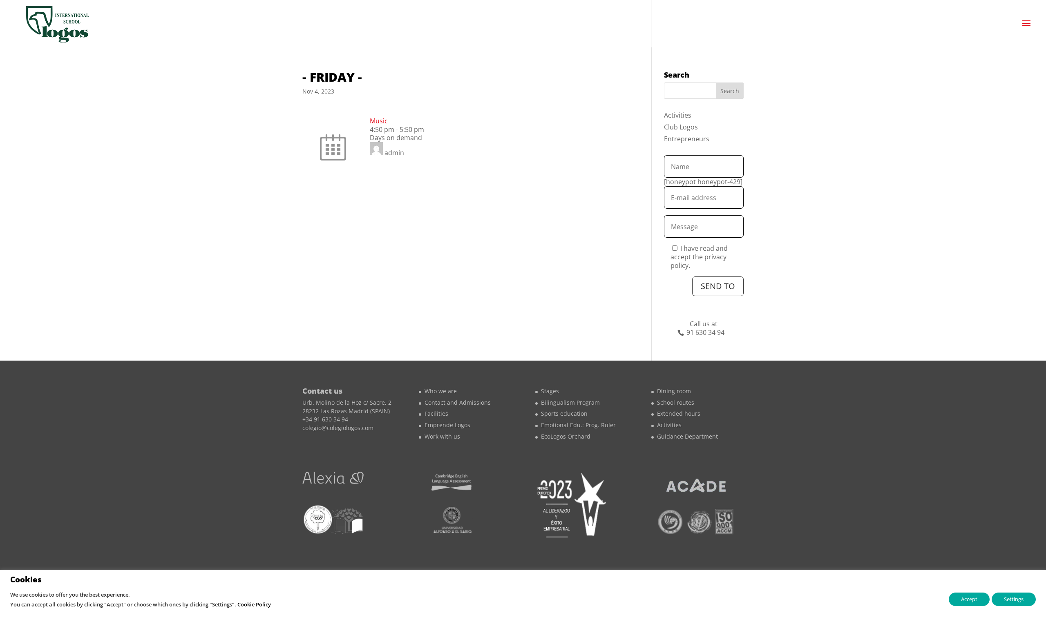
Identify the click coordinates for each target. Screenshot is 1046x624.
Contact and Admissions (458, 402)
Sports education (564, 413)
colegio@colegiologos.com (337, 428)
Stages (550, 391)
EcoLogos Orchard (565, 436)
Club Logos (681, 127)
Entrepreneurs (686, 138)
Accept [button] (969, 599)
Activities (677, 115)
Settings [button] (1014, 599)
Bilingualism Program (570, 402)
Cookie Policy (254, 604)
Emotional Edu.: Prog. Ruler (578, 425)
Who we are (441, 391)
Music (379, 120)
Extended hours (678, 413)
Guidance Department (687, 436)
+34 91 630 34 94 (325, 419)
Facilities (436, 413)
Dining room (674, 391)
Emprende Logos (447, 425)
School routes (675, 402)
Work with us (442, 436)
